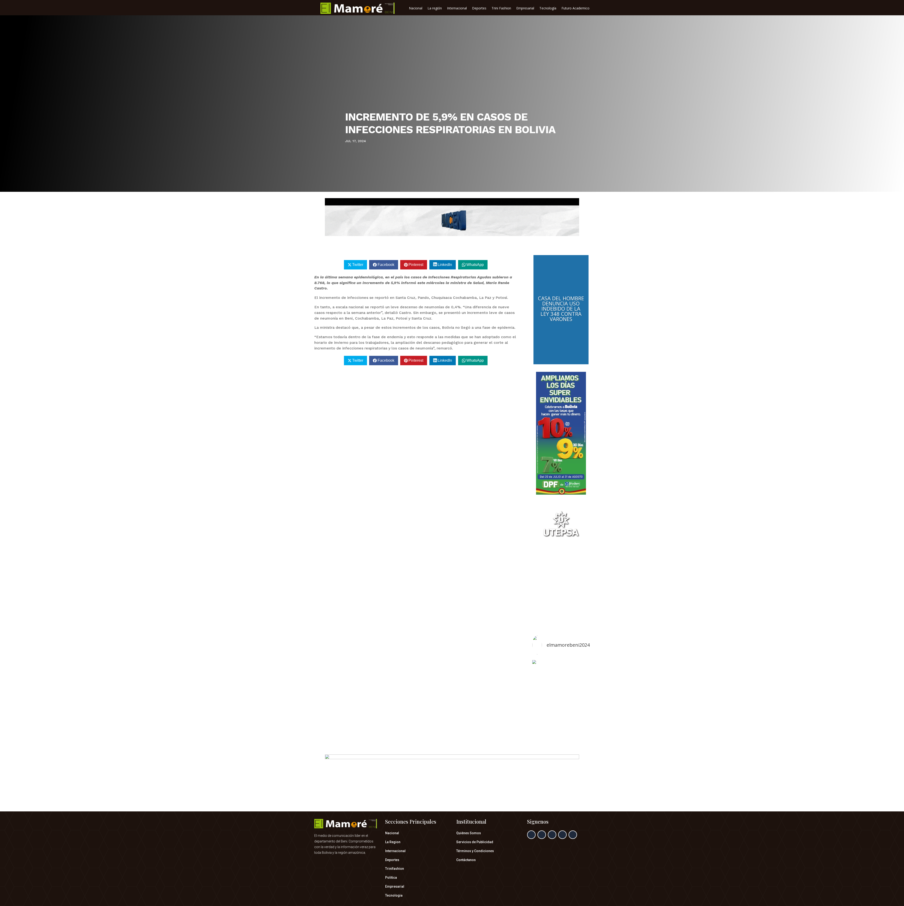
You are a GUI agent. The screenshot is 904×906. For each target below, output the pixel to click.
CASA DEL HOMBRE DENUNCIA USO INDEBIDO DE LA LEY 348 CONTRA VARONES (561, 308)
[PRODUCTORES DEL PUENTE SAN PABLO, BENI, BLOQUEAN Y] (561, 698)
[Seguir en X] (541, 834)
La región (435, 8)
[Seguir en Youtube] (573, 834)
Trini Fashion (501, 8)
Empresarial (525, 8)
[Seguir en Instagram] (552, 834)
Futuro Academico (575, 8)
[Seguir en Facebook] (531, 834)
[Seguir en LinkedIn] (562, 834)
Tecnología (547, 8)
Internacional (457, 8)
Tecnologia (394, 895)
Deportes (479, 8)
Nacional (415, 8)
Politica (391, 877)
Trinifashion (394, 868)
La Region (392, 842)
